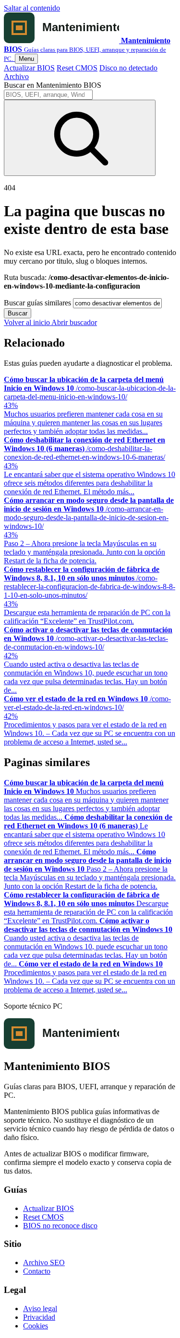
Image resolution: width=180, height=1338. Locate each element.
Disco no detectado (128, 68)
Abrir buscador (74, 322)
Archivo (16, 76)
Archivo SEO (44, 1262)
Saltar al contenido (32, 8)
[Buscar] (80, 138)
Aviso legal (40, 1308)
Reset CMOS (77, 68)
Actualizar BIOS (29, 68)
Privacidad (39, 1317)
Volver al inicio (27, 322)
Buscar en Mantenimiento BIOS (52, 85)
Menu (26, 58)
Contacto (36, 1271)
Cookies (35, 1326)
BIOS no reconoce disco (60, 1226)
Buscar (17, 313)
